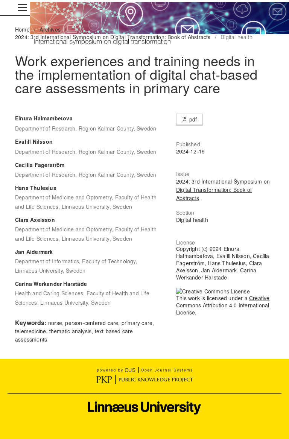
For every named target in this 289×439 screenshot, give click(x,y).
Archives (50, 29)
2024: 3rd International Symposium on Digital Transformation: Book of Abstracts (113, 37)
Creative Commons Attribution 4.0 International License (223, 305)
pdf (192, 119)
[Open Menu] (22, 7)
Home (22, 29)
